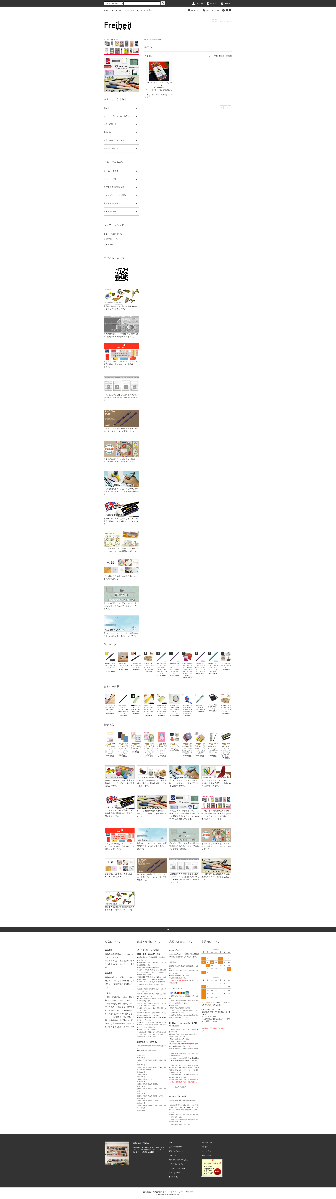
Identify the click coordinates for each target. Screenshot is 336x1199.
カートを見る (206, 1151)
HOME (106, 10)
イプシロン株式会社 (175, 1000)
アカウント (199, 3)
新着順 (229, 56)
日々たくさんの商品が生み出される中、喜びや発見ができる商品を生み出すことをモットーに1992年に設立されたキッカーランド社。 (216, 815)
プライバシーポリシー (177, 1164)
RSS (171, 1177)
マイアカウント (206, 1143)
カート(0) (227, 3)
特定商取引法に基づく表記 (178, 1160)
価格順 (221, 56)
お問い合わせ (206, 1155)
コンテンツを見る (145, 10)
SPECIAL (130, 10)
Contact (216, 10)
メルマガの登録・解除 (177, 1168)
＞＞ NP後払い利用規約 (177, 1087)
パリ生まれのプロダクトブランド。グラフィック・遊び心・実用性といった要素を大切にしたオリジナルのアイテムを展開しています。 (184, 815)
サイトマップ (109, 244)
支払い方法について (176, 1147)
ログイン (212, 3)
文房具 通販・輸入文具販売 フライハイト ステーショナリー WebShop (168, 1192)
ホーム (146, 39)
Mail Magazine (195, 10)
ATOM (176, 1177)
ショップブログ (174, 1173)
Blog (207, 10)
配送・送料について (176, 1151)
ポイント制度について (113, 234)
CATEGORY (118, 10)
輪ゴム (159, 39)
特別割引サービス (111, 239)
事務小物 (153, 39)
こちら (127, 954)
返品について (174, 1155)
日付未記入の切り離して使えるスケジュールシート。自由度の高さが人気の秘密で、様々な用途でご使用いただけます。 (184, 878)
